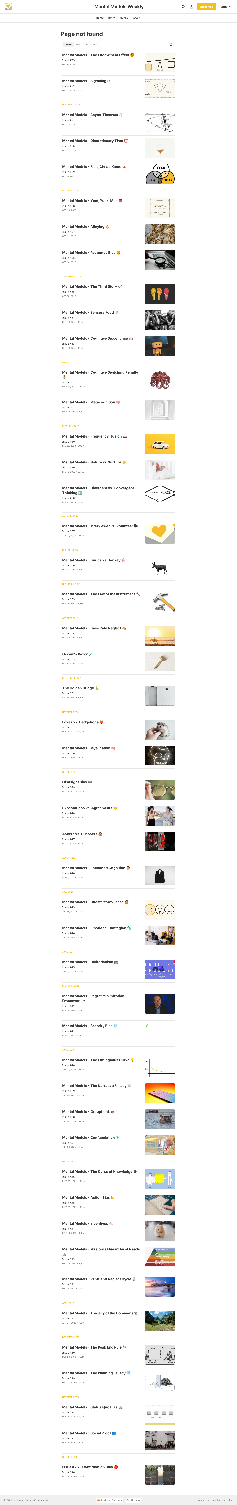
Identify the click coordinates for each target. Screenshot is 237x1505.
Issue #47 (68, 839)
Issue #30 (68, 1352)
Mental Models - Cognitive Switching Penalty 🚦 (100, 374)
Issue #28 (68, 1412)
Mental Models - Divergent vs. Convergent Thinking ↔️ (98, 490)
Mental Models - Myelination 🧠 (89, 748)
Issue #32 (68, 1284)
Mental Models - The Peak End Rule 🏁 (94, 1347)
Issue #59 (68, 467)
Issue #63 (68, 343)
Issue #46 (68, 873)
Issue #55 (68, 599)
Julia (80, 90)
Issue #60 (68, 441)
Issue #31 (68, 1318)
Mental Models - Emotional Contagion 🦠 (96, 928)
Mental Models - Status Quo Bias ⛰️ (92, 1407)
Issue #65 (68, 291)
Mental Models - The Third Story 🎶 (92, 286)
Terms (29, 1500)
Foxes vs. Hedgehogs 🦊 (83, 722)
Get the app (133, 1500)
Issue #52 (68, 693)
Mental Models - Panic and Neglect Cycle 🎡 (99, 1279)
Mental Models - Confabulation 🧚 (91, 1138)
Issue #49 (68, 787)
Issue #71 (68, 120)
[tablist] (81, 44)
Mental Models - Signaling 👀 (86, 81)
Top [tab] (78, 44)
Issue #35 (68, 1202)
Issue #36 (68, 1177)
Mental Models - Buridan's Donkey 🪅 (94, 560)
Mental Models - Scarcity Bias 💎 (90, 1026)
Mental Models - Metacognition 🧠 (91, 402)
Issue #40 (68, 1065)
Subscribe (206, 7)
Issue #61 (68, 407)
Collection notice (42, 1500)
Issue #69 (68, 172)
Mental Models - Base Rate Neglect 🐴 (94, 628)
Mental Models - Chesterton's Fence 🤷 (95, 902)
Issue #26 (68, 1472)
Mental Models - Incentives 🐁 (87, 1223)
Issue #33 (68, 1259)
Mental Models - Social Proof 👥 (89, 1433)
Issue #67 (68, 232)
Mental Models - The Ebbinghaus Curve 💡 (98, 1060)
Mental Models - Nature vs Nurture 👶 (94, 462)
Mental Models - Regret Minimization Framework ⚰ (93, 998)
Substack (199, 1500)
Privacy (20, 1500)
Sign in (225, 7)
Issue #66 (68, 258)
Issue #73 (68, 60)
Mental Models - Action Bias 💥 (88, 1197)
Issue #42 (68, 1006)
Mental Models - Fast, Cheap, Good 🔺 (94, 167)
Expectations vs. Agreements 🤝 (90, 808)
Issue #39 (68, 1091)
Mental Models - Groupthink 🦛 (88, 1112)
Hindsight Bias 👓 (77, 782)
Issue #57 (68, 531)
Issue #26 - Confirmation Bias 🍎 (90, 1467)
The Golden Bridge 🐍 (80, 688)
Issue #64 (68, 317)
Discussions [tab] (91, 44)
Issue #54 (68, 633)
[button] (100, 18)
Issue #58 (68, 498)
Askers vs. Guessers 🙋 (82, 834)
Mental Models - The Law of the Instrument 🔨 (101, 594)
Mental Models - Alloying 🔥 (86, 227)
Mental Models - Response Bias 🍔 (91, 252)
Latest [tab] (68, 44)
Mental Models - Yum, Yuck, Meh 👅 (92, 201)
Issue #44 (68, 933)
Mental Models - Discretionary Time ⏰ (95, 141)
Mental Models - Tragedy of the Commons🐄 (100, 1313)
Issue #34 (68, 1228)
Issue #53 (68, 659)
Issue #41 (68, 1031)
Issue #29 (68, 1378)
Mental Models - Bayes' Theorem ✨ (92, 115)
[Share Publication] (191, 6)
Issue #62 (68, 382)
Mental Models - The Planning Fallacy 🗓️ (96, 1373)
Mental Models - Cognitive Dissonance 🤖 (97, 338)
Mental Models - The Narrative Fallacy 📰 (97, 1086)
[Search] (183, 6)
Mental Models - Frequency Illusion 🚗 (94, 436)
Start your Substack (111, 1500)
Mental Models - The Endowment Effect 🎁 (98, 55)
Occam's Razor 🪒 (77, 654)
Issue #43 (68, 967)
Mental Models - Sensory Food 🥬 (90, 312)
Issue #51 (68, 727)
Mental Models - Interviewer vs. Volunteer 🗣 (100, 526)
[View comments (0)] (90, 69)
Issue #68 (68, 206)
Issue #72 (68, 86)
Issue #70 (68, 146)
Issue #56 (68, 565)
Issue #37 (68, 1143)
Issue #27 (68, 1438)
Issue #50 (68, 753)
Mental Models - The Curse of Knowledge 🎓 (100, 1171)
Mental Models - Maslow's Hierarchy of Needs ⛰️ (101, 1251)
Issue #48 (68, 813)
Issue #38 (68, 1117)
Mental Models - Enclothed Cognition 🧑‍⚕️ (96, 868)
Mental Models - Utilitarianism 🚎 (90, 962)
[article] (118, 62)
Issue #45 (68, 907)
